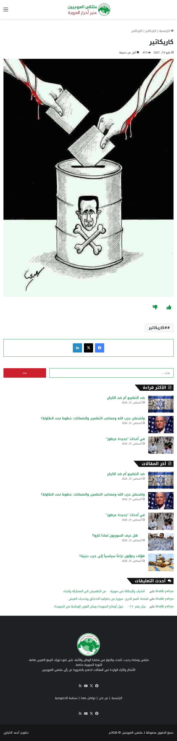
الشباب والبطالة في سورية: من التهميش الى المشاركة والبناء (105, 591)
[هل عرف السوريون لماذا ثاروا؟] (161, 541)
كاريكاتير (150, 31)
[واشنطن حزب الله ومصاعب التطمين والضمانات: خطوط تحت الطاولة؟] (161, 424)
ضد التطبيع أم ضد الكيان (126, 398)
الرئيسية (165, 31)
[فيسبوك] (99, 348)
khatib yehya (165, 591)
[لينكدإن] (77, 348)
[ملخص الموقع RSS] (80, 686)
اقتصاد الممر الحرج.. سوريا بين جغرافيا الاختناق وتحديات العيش (108, 599)
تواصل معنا (88, 698)
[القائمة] (5, 11)
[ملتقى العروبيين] (88, 9)
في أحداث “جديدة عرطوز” (125, 439)
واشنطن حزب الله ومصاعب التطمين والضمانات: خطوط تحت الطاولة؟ (93, 418)
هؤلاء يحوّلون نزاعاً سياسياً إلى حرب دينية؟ (112, 556)
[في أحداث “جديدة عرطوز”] (161, 445)
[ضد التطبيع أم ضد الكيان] (161, 404)
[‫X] (88, 348)
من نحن (103, 698)
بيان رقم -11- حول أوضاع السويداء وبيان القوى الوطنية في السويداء (101, 606)
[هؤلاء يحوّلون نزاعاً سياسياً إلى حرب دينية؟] (161, 562)
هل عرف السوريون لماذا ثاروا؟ (118, 535)
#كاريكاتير (158, 327)
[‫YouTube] (85, 686)
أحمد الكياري (11, 732)
